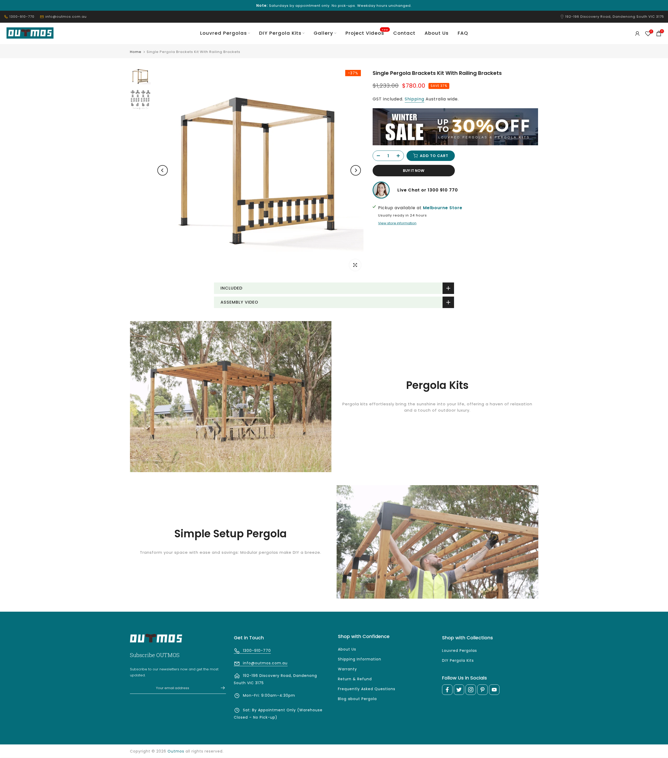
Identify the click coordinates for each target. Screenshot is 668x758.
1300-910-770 (21, 16)
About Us (437, 33)
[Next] (355, 170)
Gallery (323, 33)
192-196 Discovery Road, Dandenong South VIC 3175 (614, 16)
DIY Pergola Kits (280, 33)
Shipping (414, 99)
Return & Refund (355, 679)
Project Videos (366, 32)
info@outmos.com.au (66, 16)
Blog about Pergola (357, 698)
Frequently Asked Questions (366, 688)
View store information (397, 223)
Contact (404, 33)
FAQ (463, 33)
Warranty (347, 669)
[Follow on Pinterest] (482, 689)
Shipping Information (359, 659)
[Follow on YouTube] (494, 689)
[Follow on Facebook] (447, 689)
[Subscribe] (220, 688)
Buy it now (413, 170)
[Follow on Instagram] (471, 689)
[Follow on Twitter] (459, 689)
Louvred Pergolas (223, 33)
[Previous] (162, 170)
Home (135, 51)
